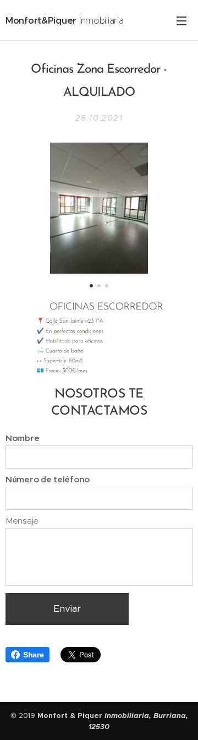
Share (33, 654)
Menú (181, 20)
